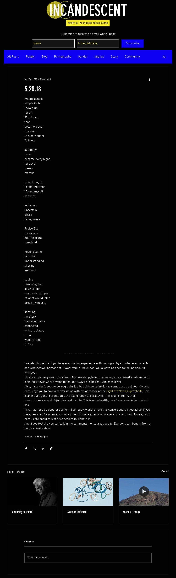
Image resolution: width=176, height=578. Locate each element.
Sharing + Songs (131, 512)
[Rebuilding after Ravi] (32, 492)
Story (114, 57)
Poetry (30, 57)
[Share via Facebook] (26, 448)
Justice (99, 57)
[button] (164, 56)
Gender (83, 57)
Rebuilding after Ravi (22, 512)
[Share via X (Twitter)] (34, 448)
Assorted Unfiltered (76, 512)
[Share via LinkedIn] (43, 448)
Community (132, 57)
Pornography (62, 57)
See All (165, 471)
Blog (44, 57)
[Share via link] (51, 448)
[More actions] (149, 79)
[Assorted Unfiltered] (88, 492)
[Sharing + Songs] (144, 492)
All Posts (13, 57)
